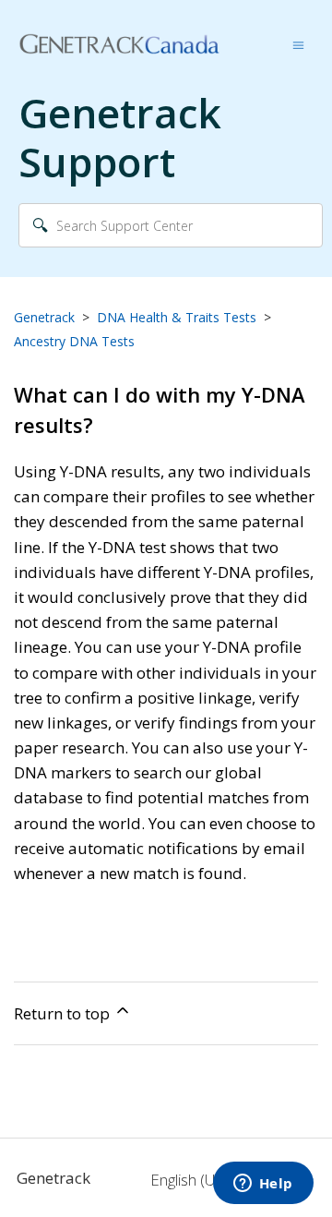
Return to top (63, 1013)
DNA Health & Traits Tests (176, 317)
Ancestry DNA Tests (74, 341)
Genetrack (44, 317)
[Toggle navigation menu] (298, 44)
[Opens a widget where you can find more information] (263, 1185)
